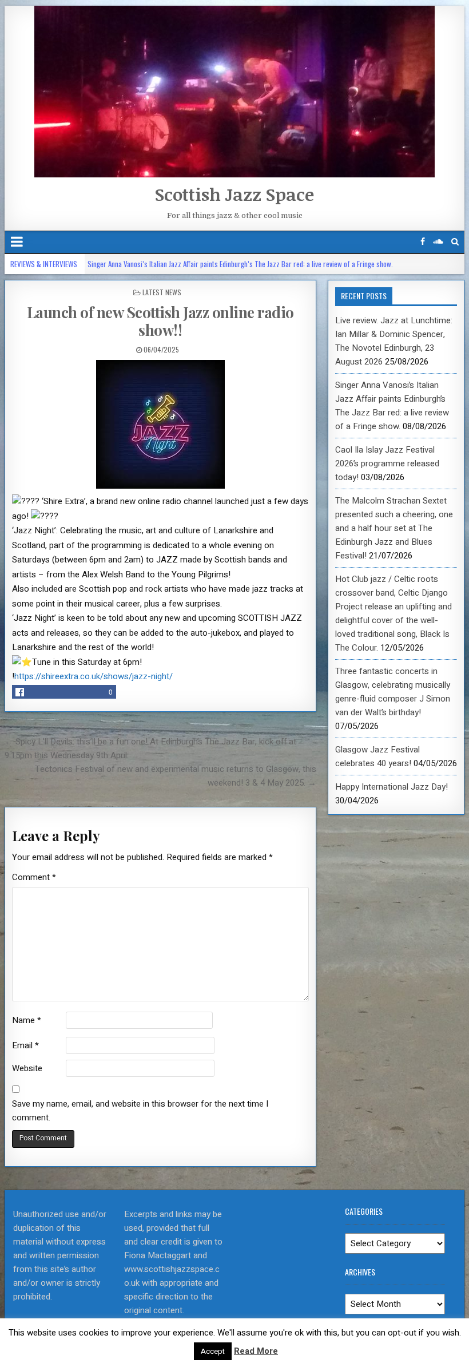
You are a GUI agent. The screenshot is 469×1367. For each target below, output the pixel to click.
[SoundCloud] (438, 242)
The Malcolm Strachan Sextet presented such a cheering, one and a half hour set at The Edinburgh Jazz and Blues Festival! (394, 528)
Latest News (161, 292)
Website (27, 1068)
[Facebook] (422, 242)
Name (26, 1020)
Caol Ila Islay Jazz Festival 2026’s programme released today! (387, 463)
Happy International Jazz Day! (391, 786)
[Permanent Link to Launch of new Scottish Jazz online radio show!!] (160, 424)
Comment (34, 877)
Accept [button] (213, 1351)
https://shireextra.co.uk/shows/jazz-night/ (93, 676)
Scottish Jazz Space (234, 194)
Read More (256, 1351)
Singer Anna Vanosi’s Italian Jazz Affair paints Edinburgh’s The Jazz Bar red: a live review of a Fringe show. (240, 264)
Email (25, 1045)
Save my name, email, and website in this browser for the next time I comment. (140, 1110)
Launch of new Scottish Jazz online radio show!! (160, 321)
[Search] (455, 242)
